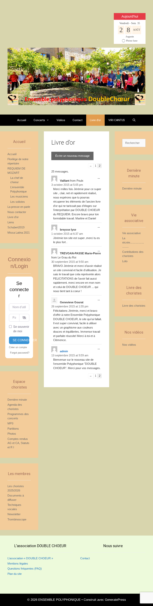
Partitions (13, 428)
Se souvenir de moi (21, 329)
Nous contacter (16, 212)
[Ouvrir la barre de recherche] (134, 120)
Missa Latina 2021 (18, 232)
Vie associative (131, 233)
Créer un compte (18, 347)
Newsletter (14, 514)
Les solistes (17, 201)
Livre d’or (95, 120)
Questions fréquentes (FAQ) (24, 568)
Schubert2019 (15, 227)
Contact (77, 120)
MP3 (10, 423)
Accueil (21, 120)
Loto (124, 261)
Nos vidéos (129, 344)
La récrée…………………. (133, 242)
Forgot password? (19, 352)
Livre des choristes (133, 305)
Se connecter (21, 340)
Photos (11, 433)
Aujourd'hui (129, 16)
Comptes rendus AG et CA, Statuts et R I (18, 443)
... (100, 179)
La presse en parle (18, 206)
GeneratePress (115, 600)
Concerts (39, 120)
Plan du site (14, 573)
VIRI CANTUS (116, 120)
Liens (10, 222)
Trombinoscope (16, 519)
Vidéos (61, 120)
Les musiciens (19, 196)
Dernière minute (17, 399)
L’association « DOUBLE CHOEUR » (30, 558)
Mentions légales (17, 563)
